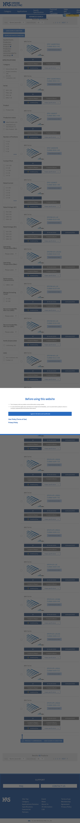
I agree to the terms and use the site (40, 414)
